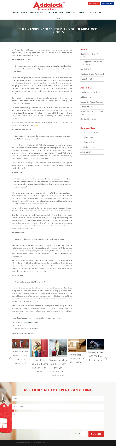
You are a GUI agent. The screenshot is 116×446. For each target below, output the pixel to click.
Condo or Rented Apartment (92, 74)
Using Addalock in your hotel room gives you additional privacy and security (58, 368)
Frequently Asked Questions (92, 102)
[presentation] (10, 359)
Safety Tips (71, 12)
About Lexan (85, 152)
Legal (82, 12)
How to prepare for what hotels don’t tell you (77, 359)
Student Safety (86, 79)
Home (15, 12)
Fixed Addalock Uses (88, 119)
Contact (92, 12)
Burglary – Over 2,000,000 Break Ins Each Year (95, 356)
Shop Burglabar (107, 3)
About (24, 12)
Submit (96, 434)
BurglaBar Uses (86, 137)
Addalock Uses (86, 97)
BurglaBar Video (87, 142)
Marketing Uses (86, 107)
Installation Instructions (90, 92)
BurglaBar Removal (88, 147)
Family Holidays (86, 69)
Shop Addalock (94, 3)
